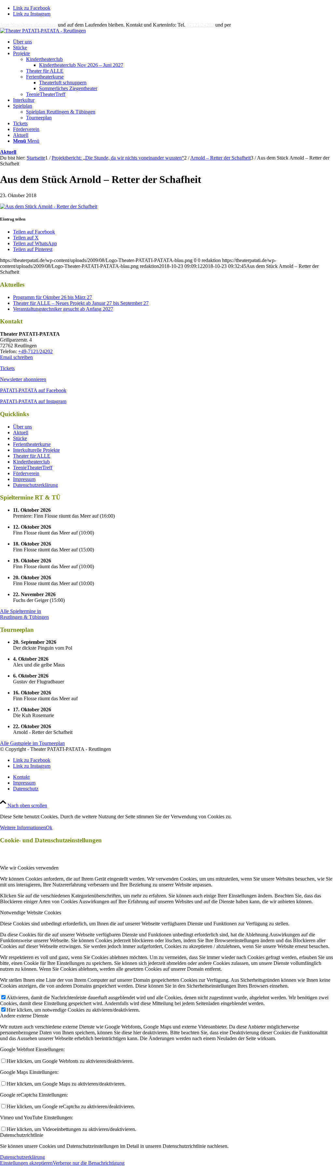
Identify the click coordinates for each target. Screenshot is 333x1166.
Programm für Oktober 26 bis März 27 (52, 297)
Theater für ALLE (44, 71)
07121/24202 (200, 25)
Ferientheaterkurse (45, 76)
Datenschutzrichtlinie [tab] (21, 1135)
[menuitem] (173, 42)
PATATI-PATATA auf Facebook (33, 390)
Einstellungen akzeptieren (26, 1163)
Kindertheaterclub (44, 59)
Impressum (24, 479)
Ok (49, 827)
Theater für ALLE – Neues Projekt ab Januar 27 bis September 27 (81, 303)
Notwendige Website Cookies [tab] (30, 912)
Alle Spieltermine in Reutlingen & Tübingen (24, 614)
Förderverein (26, 473)
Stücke (20, 438)
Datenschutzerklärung (35, 485)
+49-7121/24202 (35, 351)
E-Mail (239, 25)
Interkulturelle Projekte (36, 450)
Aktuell (8, 152)
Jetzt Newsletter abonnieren (28, 25)
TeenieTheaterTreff (45, 94)
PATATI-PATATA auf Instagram (33, 401)
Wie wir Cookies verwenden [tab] (29, 868)
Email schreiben (16, 357)
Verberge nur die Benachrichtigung (89, 1163)
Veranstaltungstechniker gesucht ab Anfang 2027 (63, 309)
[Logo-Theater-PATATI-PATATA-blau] (43, 30)
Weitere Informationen (23, 827)
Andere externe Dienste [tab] (24, 1015)
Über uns (22, 426)
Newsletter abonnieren (23, 379)
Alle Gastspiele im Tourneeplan (32, 743)
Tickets (7, 368)
